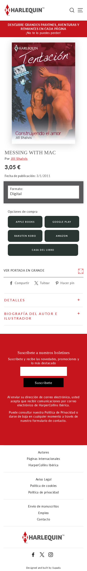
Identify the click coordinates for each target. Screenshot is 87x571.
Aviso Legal (43, 479)
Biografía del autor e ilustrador (31, 316)
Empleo (43, 513)
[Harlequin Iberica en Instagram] (50, 554)
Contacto (43, 519)
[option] (43, 29)
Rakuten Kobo (25, 236)
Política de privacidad (43, 492)
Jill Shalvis (19, 158)
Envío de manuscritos (43, 506)
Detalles (14, 300)
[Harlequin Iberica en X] (42, 554)
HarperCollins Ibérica (43, 465)
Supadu (56, 567)
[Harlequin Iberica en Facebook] (33, 554)
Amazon (62, 236)
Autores (43, 452)
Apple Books (25, 222)
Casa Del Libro (43, 250)
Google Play (62, 222)
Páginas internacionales (43, 458)
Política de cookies (43, 485)
